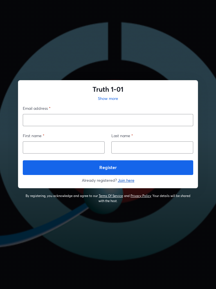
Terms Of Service (111, 196)
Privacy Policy (141, 196)
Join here (126, 180)
